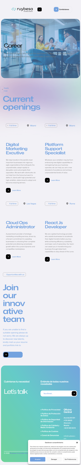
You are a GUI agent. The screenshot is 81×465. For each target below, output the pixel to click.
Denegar (54, 459)
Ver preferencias (70, 459)
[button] (77, 443)
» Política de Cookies (49, 431)
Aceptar (38, 459)
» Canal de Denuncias (49, 435)
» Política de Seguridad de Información (50, 420)
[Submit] (74, 393)
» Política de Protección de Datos (50, 414)
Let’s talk (15, 391)
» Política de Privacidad (50, 409)
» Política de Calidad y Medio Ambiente (49, 426)
